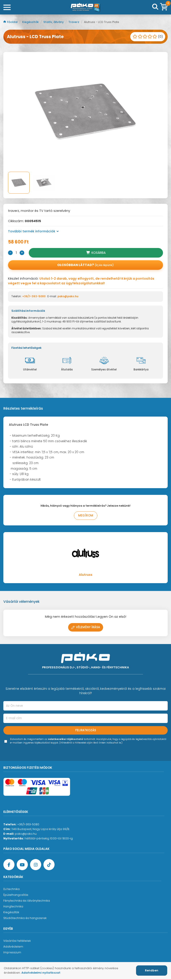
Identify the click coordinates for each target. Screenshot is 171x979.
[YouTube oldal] (22, 864)
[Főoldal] (85, 7)
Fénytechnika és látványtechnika (26, 901)
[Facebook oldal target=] (8, 864)
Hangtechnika (13, 906)
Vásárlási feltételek (17, 941)
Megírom (85, 515)
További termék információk (31, 231)
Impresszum (12, 952)
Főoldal (12, 22)
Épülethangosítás (15, 895)
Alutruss (85, 575)
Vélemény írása (88, 627)
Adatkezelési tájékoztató (65, 739)
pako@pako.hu (67, 296)
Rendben (151, 970)
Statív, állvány (53, 22)
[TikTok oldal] (49, 864)
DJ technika (11, 889)
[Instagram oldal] (35, 864)
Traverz (74, 22)
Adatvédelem (13, 946)
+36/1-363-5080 (34, 296)
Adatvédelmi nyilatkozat (40, 973)
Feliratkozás (85, 730)
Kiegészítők (30, 22)
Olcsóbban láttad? (85, 265)
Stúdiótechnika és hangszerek (25, 918)
